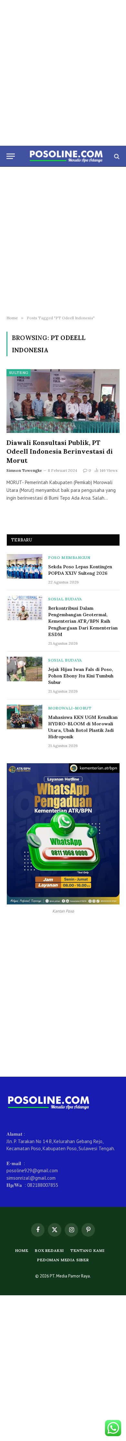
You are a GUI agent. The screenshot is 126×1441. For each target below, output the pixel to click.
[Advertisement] (63, 73)
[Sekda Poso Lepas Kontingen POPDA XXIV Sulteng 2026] (24, 566)
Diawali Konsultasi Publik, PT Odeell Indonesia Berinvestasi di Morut (59, 451)
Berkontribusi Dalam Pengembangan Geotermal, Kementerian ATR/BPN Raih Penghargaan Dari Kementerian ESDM (83, 621)
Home (21, 1250)
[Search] (116, 156)
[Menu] (10, 156)
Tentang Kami (87, 1250)
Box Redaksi (49, 1250)
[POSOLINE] (66, 156)
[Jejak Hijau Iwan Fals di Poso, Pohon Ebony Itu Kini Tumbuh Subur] (24, 669)
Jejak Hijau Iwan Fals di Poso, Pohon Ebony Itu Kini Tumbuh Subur (80, 675)
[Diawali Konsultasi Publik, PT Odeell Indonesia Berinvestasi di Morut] (63, 401)
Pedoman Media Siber (63, 1259)
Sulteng (18, 372)
